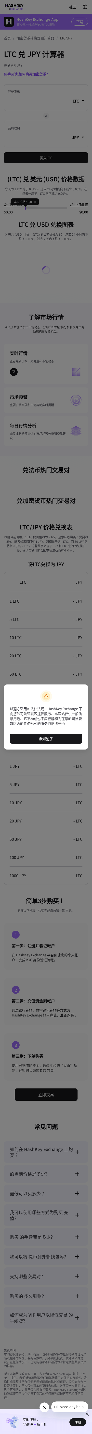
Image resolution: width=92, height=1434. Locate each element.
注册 (77, 1422)
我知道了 (46, 738)
